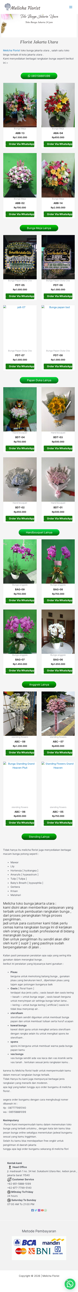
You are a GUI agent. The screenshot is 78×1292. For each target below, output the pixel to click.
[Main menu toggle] (70, 7)
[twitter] (35, 1210)
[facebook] (32, 1210)
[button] (70, 1284)
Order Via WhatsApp (21, 144)
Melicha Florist (11, 50)
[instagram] (39, 1210)
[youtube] (42, 1210)
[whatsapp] (45, 1210)
